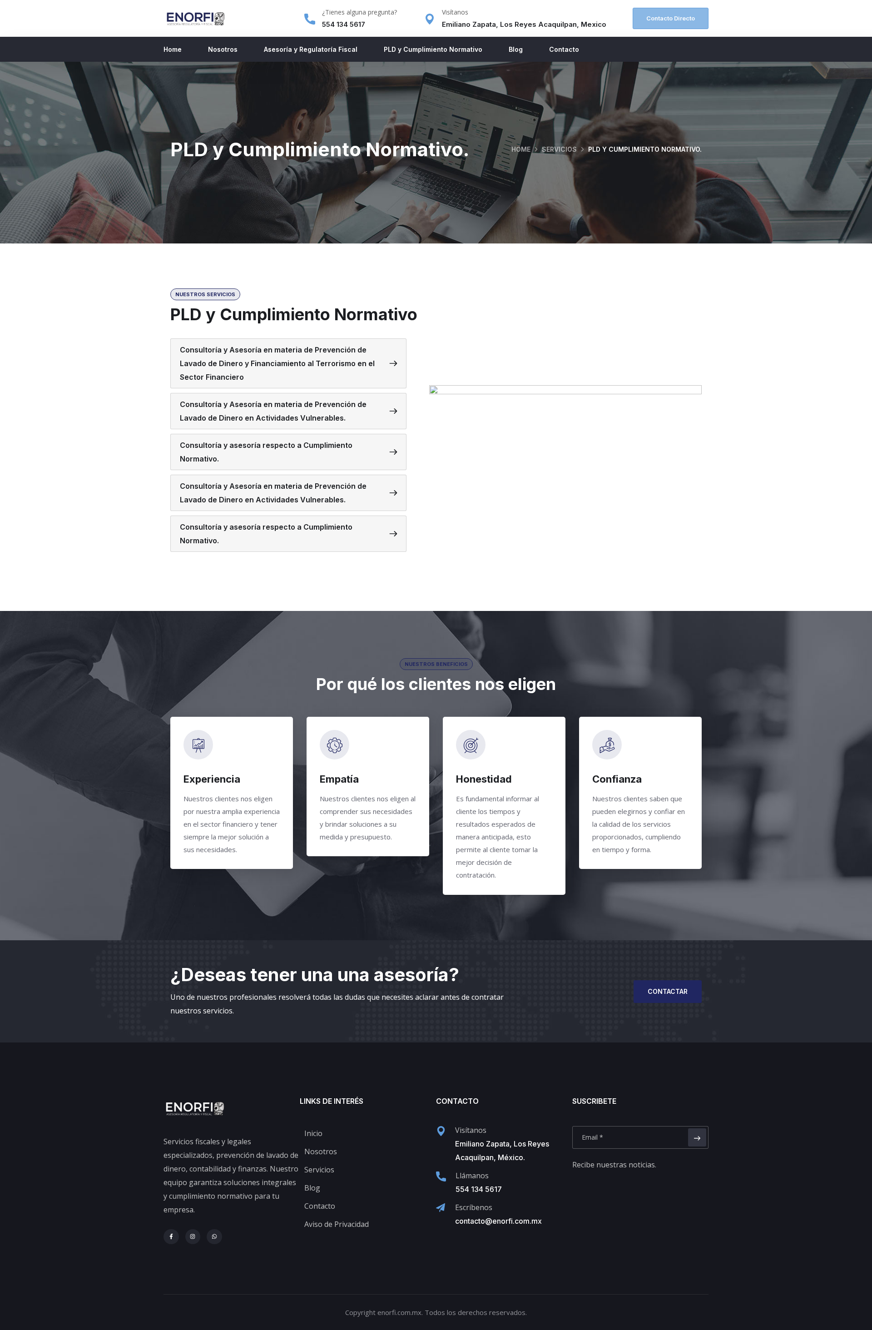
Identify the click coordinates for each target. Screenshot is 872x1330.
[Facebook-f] (171, 1237)
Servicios (559, 149)
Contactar (668, 991)
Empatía (339, 779)
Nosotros (223, 49)
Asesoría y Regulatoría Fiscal (310, 49)
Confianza (617, 779)
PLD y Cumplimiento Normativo (433, 49)
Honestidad (484, 779)
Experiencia (211, 779)
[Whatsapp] (214, 1237)
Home (173, 49)
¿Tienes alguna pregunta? (359, 12)
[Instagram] (193, 1237)
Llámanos (472, 1176)
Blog (516, 49)
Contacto (564, 49)
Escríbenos (473, 1207)
